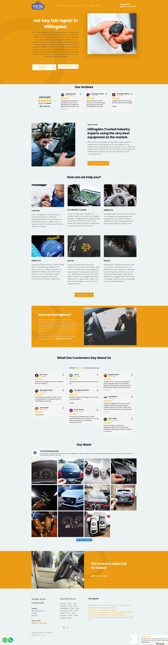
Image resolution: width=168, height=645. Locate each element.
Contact (98, 5)
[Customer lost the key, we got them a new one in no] (124, 471)
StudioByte (43, 635)
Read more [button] (63, 109)
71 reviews (48, 103)
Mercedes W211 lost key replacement (101, 608)
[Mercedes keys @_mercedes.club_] (97, 498)
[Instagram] (68, 627)
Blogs (92, 5)
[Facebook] (64, 627)
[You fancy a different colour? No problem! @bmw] (97, 471)
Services (85, 5)
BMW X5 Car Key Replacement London (102, 610)
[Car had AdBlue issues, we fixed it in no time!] (44, 471)
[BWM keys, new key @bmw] (44, 498)
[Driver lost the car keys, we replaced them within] (97, 524)
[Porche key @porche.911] (124, 498)
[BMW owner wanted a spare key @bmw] (71, 524)
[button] (58, 101)
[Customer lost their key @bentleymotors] (71, 471)
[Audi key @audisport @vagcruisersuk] (71, 498)
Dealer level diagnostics (65, 5)
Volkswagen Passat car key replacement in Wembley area (109, 605)
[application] (88, 5)
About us (77, 5)
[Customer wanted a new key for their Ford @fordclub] (44, 524)
